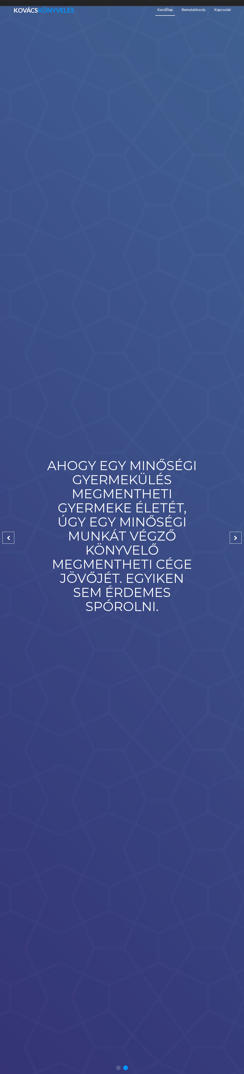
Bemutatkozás (194, 9)
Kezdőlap (166, 9)
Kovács (44, 10)
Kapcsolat (222, 9)
